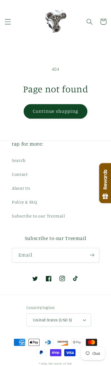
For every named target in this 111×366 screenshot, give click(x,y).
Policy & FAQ (24, 201)
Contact (20, 174)
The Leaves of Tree (60, 363)
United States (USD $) (52, 319)
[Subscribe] (92, 255)
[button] (8, 21)
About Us (21, 188)
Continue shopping (55, 111)
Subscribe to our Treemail (38, 215)
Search (19, 160)
